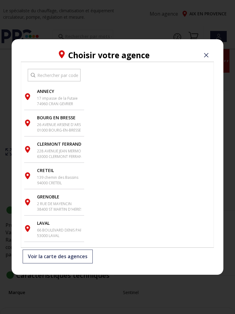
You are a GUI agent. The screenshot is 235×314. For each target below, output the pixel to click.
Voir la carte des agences (58, 256)
